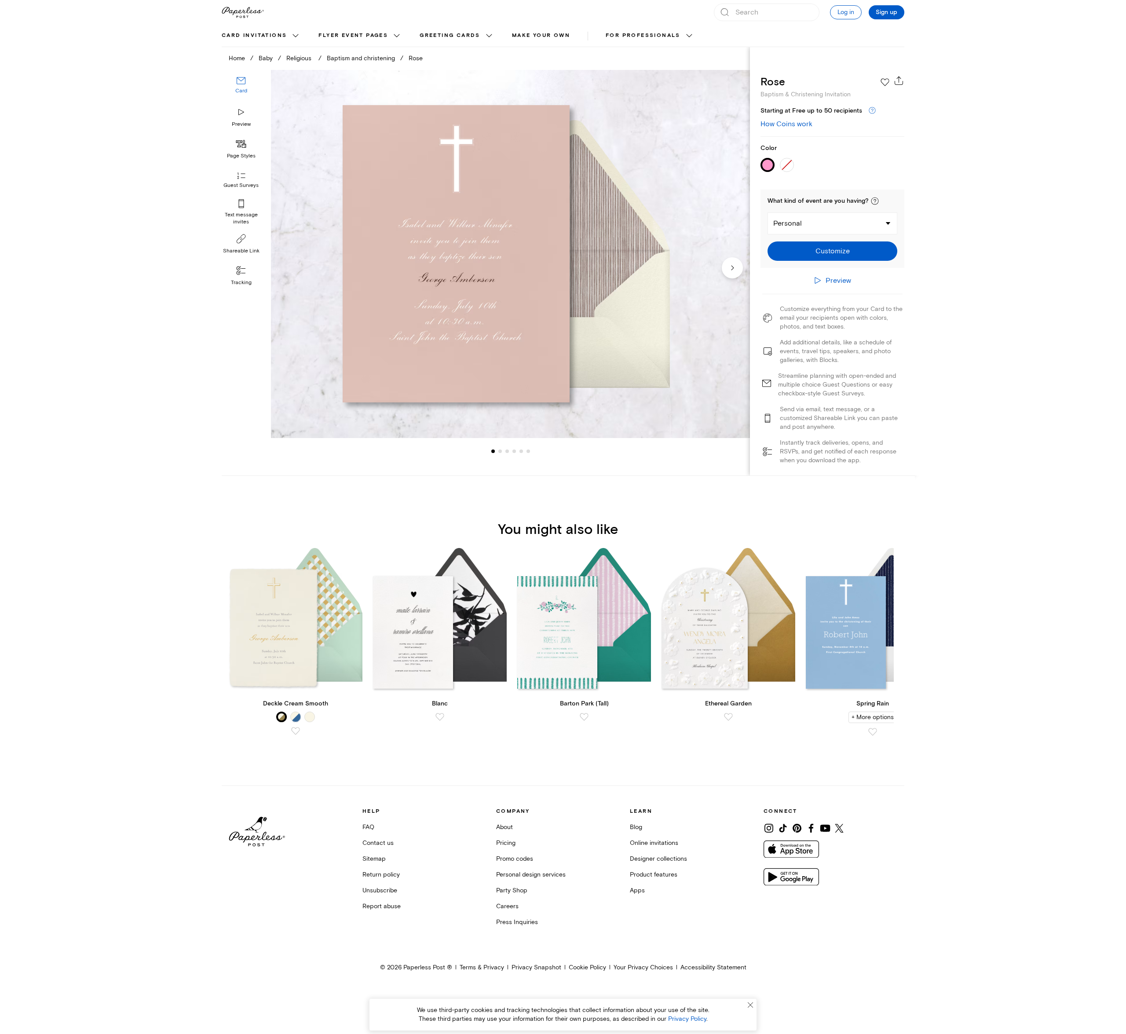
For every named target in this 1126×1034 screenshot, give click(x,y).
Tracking (241, 282)
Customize (832, 251)
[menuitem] (261, 36)
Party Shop (511, 890)
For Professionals (643, 35)
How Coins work (786, 124)
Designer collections (658, 858)
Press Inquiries (517, 922)
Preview (241, 124)
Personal (787, 223)
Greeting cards (450, 35)
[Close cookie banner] (750, 1005)
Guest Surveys (241, 186)
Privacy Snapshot (536, 967)
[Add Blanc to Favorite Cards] (440, 717)
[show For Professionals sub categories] (689, 36)
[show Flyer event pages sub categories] (396, 36)
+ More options (873, 717)
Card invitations (254, 35)
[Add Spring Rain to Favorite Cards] (872, 732)
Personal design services (531, 874)
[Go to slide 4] (507, 451)
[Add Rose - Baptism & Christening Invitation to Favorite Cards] (885, 82)
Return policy (381, 874)
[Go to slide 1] (493, 451)
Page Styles (241, 156)
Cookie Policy (587, 967)
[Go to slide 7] (528, 451)
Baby (266, 58)
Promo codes (514, 858)
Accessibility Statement (713, 967)
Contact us (378, 843)
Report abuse (381, 906)
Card (241, 91)
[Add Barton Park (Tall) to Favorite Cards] (584, 717)
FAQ (368, 827)
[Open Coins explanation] (872, 110)
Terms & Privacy (482, 967)
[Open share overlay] (899, 80)
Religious (299, 58)
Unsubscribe (379, 890)
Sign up (886, 12)
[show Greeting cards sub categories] (489, 36)
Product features (653, 874)
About (504, 827)
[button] (874, 201)
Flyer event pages (353, 35)
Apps (637, 890)
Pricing (505, 843)
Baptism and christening (361, 58)
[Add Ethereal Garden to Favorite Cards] (728, 717)
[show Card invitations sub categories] (295, 36)
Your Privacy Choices (643, 967)
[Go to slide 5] (514, 451)
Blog (636, 827)
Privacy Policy (687, 1019)
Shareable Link (241, 251)
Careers (507, 906)
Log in (845, 12)
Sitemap (374, 858)
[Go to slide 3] (500, 451)
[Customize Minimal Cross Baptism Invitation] (510, 254)
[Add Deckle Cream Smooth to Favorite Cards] (295, 731)
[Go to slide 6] (521, 451)
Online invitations (654, 843)
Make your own (541, 35)
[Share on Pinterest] (797, 828)
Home (237, 58)
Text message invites (241, 218)
